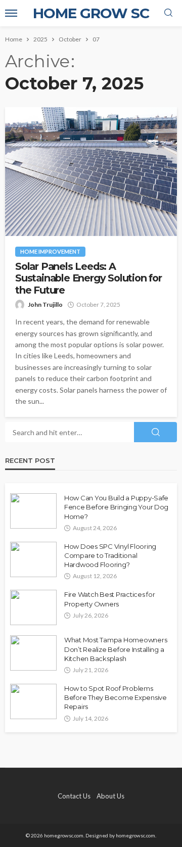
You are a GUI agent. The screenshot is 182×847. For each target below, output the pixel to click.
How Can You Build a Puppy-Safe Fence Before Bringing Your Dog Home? (116, 507)
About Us (110, 796)
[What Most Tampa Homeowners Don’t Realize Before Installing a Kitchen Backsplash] (33, 653)
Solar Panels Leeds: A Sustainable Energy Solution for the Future (88, 278)
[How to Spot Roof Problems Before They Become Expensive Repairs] (33, 701)
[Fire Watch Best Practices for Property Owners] (33, 607)
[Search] (168, 13)
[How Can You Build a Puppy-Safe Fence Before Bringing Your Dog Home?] (33, 511)
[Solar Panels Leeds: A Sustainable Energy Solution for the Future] (91, 171)
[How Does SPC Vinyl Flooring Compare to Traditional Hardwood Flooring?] (33, 559)
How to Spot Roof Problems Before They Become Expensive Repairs (115, 697)
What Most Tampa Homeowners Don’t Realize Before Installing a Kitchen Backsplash (115, 649)
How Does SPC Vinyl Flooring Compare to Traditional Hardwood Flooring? (110, 555)
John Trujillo (45, 304)
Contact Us (74, 796)
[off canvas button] (11, 13)
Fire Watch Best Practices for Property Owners (109, 598)
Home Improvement (50, 251)
